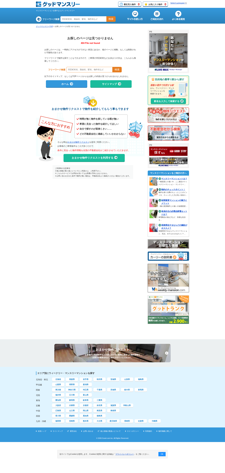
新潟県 (85, 384)
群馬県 (141, 390)
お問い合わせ (88, 431)
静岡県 (72, 400)
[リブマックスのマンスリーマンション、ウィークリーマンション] (168, 70)
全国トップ (42, 431)
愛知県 (58, 400)
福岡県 (58, 421)
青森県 (72, 379)
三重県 (99, 400)
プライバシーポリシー (124, 454)
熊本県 (85, 421)
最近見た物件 (132, 4)
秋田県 (99, 379)
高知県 (85, 416)
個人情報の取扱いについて (110, 431)
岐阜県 (85, 400)
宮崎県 (72, 421)
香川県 (58, 416)
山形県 (127, 379)
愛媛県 (72, 416)
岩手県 (85, 379)
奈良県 (99, 405)
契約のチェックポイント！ (173, 189)
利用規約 (148, 431)
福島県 (141, 379)
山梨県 (58, 384)
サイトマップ (58, 431)
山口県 (72, 411)
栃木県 (127, 390)
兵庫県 (72, 405)
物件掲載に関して (165, 431)
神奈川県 (72, 390)
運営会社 (73, 431)
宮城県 (113, 379)
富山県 (85, 395)
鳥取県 (99, 411)
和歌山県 (127, 405)
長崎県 (127, 421)
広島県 (58, 411)
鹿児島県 (113, 421)
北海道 (58, 379)
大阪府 (58, 405)
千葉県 (99, 390)
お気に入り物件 (157, 4)
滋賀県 (113, 405)
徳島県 (99, 416)
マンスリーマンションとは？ (174, 178)
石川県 (72, 395)
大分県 (99, 421)
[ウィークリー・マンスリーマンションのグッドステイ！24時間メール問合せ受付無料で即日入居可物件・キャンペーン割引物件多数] (168, 154)
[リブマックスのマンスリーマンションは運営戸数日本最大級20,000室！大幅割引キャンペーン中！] (168, 165)
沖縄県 (154, 421)
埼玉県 (85, 390)
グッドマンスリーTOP (44, 26)
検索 (111, 19)
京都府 (85, 405)
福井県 (58, 395)
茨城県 (113, 390)
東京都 (58, 390)
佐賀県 (141, 421)
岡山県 (85, 411)
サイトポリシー (133, 431)
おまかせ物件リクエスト (78, 142)
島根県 (113, 411)
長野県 (72, 384)
